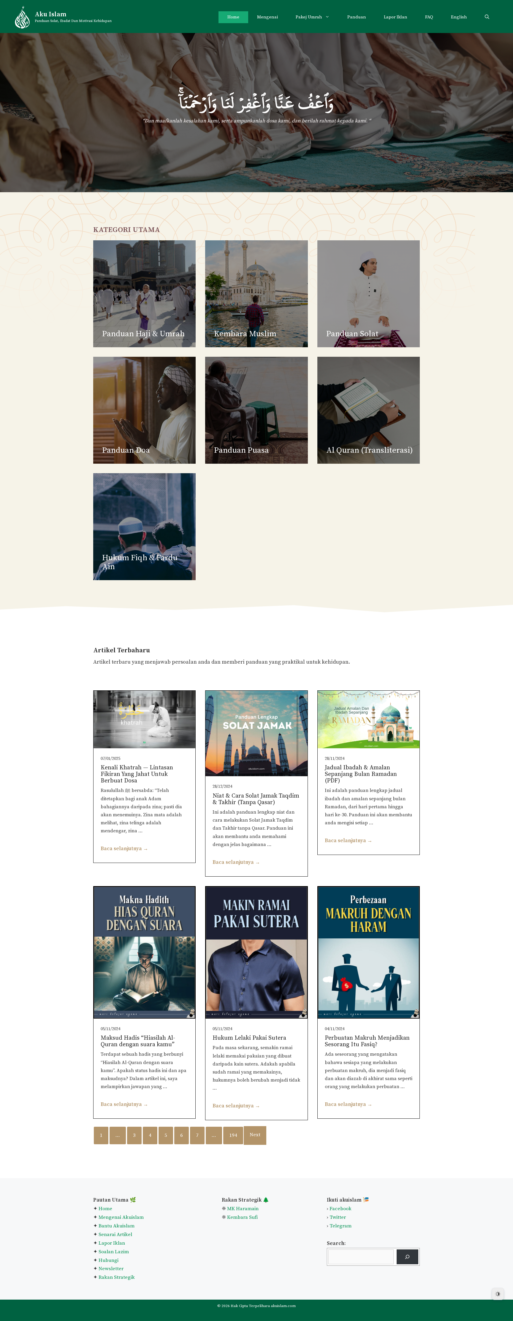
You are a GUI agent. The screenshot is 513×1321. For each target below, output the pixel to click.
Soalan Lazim (114, 1252)
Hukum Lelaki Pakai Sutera (249, 1038)
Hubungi (107, 1260)
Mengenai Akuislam (121, 1217)
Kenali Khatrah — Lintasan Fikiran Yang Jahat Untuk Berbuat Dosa (137, 774)
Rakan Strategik (117, 1277)
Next (255, 1134)
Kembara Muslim (245, 334)
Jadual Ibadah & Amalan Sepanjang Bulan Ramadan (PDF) (361, 774)
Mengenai (267, 17)
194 (233, 1135)
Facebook (341, 1208)
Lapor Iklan (395, 17)
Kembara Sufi (242, 1217)
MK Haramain (243, 1208)
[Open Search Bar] (487, 17)
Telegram (341, 1226)
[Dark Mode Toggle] (498, 1294)
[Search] (407, 1257)
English (459, 17)
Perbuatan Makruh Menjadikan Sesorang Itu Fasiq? (367, 1041)
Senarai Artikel (115, 1234)
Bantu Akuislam (116, 1226)
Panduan (356, 17)
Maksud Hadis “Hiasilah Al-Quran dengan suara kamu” (138, 1041)
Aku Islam (50, 14)
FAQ (429, 17)
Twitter (338, 1217)
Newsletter (111, 1268)
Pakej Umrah (309, 17)
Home (233, 17)
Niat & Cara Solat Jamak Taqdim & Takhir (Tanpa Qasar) (256, 799)
